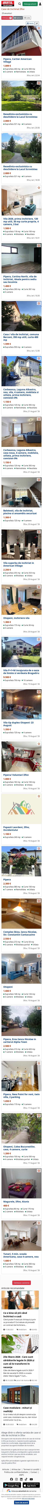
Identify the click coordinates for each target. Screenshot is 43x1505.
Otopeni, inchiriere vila (16, 618)
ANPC (21, 1475)
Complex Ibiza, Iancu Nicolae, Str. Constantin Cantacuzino (20, 933)
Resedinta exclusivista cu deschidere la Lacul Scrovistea (20, 115)
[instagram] (16, 1479)
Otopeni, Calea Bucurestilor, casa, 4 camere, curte (19, 1148)
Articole (5, 1469)
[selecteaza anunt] (39, 28)
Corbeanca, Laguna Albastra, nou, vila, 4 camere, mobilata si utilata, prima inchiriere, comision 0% (21, 393)
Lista (28, 18)
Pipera (7, 879)
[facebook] (11, 1479)
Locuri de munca (22, 1380)
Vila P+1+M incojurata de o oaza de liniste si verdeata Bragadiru (21, 672)
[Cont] (40, 4)
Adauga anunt (30, 4)
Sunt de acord (21, 1502)
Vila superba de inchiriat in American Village (18, 564)
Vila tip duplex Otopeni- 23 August (18, 724)
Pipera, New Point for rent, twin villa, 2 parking (21, 1096)
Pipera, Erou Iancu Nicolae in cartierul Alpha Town (19, 1040)
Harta (31, 23)
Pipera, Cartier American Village (17, 60)
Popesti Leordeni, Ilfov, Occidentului (16, 829)
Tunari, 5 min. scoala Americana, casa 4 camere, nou (21, 1255)
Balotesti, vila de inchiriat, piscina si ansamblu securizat (20, 512)
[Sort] (37, 23)
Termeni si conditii (31, 1469)
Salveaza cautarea (21, 1283)
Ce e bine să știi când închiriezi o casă (15, 1314)
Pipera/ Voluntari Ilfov (16, 774)
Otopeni (8, 986)
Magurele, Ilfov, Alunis (16, 1201)
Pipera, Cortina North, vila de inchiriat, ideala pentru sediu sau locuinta (20, 279)
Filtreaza (6, 18)
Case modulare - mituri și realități (17, 1409)
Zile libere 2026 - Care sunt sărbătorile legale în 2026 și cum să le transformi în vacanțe (18, 1362)
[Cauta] (19, 4)
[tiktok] (26, 1479)
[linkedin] (21, 1479)
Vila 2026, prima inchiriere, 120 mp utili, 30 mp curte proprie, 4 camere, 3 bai (21, 221)
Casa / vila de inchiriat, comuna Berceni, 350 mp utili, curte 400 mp (21, 337)
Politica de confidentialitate (16, 1472)
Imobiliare (22, 1329)
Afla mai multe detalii (28, 1498)
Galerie (19, 18)
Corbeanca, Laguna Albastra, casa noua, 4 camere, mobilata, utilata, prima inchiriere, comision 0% (21, 454)
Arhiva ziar (16, 1469)
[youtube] (31, 1479)
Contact (34, 1472)
